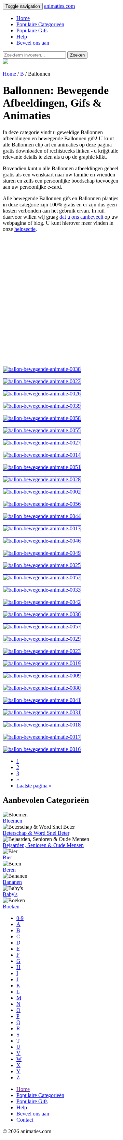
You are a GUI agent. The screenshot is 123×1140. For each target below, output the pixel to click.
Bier (7, 857)
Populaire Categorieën (40, 24)
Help (21, 37)
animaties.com (59, 6)
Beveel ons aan (32, 43)
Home (23, 18)
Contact (24, 1120)
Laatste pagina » (34, 785)
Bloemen (12, 821)
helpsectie (25, 229)
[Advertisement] (61, 299)
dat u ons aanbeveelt (81, 217)
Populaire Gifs (31, 30)
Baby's (10, 894)
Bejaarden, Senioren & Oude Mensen (43, 845)
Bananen (12, 882)
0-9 (20, 918)
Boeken (11, 906)
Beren (9, 870)
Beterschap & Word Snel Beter (36, 833)
